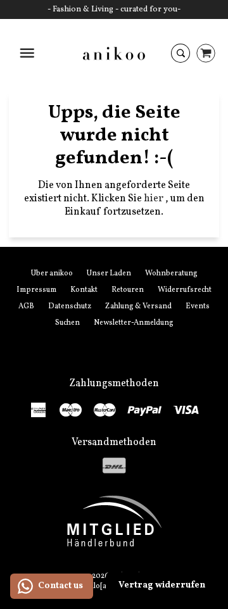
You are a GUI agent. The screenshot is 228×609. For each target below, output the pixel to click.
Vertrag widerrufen (161, 585)
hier (154, 199)
